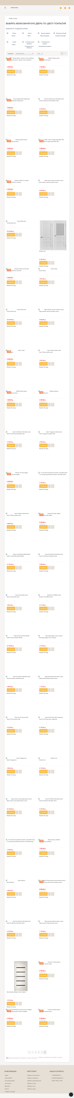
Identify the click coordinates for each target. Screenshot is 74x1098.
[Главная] (6, 18)
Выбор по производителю (34, 1080)
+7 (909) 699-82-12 (56, 1075)
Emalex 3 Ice (42, 251)
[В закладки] (16, 71)
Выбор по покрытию (32, 1078)
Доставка (7, 1086)
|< (29, 1052)
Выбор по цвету (31, 1089)
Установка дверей (10, 1080)
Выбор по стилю (31, 1083)
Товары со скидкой (10, 1091)
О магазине (8, 1083)
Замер (6, 1075)
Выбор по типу (31, 1086)
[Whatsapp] (51, 1083)
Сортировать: (11, 53)
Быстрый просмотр (21, 59)
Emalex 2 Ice (42, 760)
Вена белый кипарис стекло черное (16, 992)
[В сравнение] (20, 71)
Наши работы (8, 1078)
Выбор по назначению (33, 1075)
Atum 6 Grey (42, 270)
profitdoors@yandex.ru (57, 1078)
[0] (60, 9)
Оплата (7, 1089)
